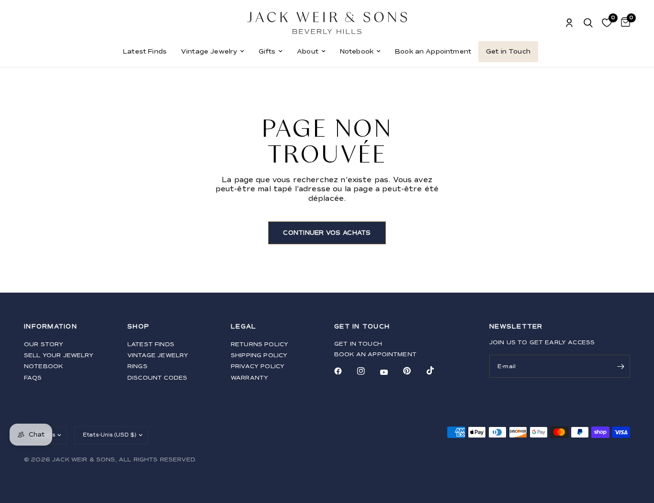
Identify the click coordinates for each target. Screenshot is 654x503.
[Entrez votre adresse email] (620, 366)
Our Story (43, 344)
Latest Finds (145, 51)
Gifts (267, 51)
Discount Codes (157, 378)
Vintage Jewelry (209, 51)
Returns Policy (259, 344)
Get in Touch (508, 51)
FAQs (33, 378)
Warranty (249, 378)
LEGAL (243, 327)
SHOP (138, 327)
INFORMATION (50, 327)
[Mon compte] (569, 23)
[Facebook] (344, 371)
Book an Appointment (433, 51)
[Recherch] (588, 23)
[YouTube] (390, 372)
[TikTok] (437, 370)
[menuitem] (145, 52)
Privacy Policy (257, 366)
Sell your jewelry (59, 355)
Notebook (356, 51)
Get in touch (358, 344)
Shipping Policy (259, 355)
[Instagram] (367, 371)
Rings (137, 366)
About (307, 51)
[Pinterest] (413, 371)
